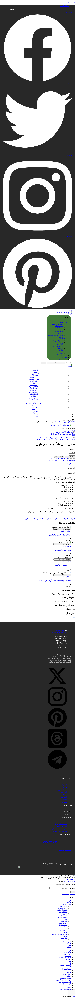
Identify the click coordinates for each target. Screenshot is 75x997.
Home (73, 422)
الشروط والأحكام (65, 965)
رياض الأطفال (62, 908)
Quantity (72, 452)
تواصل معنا (67, 970)
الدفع (69, 963)
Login (72, 892)
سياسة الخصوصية (65, 978)
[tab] (35, 464)
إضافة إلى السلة (69, 456)
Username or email (68, 884)
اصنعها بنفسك (62, 928)
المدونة (69, 943)
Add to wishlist (59, 456)
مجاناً (65, 940)
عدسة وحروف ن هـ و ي (62, 550)
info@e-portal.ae (65, 850)
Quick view (57, 529)
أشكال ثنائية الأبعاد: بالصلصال (60, 535)
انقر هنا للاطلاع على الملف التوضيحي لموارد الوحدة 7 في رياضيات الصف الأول (50, 519)
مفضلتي (68, 985)
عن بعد (65, 932)
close (73, 996)
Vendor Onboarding (65, 957)
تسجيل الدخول (66, 969)
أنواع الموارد (67, 422)
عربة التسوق (67, 983)
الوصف (68, 464)
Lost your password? (68, 894)
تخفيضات (64, 938)
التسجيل (68, 945)
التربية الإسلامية (62, 910)
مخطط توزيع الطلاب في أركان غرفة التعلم (55, 580)
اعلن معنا (68, 959)
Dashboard (67, 952)
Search (44, 363)
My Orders (67, 954)
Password (71, 888)
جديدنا (69, 902)
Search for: (68, 363)
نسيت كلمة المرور (65, 989)
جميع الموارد (67, 941)
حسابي (69, 947)
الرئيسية (68, 901)
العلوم (65, 914)
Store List (68, 956)
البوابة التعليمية (70, 2)
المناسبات (64, 921)
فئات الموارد (67, 904)
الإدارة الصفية (62, 923)
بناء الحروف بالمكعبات (62, 565)
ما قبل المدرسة (62, 906)
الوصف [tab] (71, 468)
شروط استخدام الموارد (63, 980)
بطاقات (64, 927)
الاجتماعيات (63, 919)
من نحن (68, 987)
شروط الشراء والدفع (64, 982)
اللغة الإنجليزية (62, 917)
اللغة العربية (63, 912)
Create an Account (69, 881)
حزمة (65, 936)
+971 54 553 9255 (49, 842)
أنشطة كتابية (59, 422)
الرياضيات (64, 915)
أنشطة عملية (63, 930)
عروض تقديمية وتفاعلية (59, 934)
